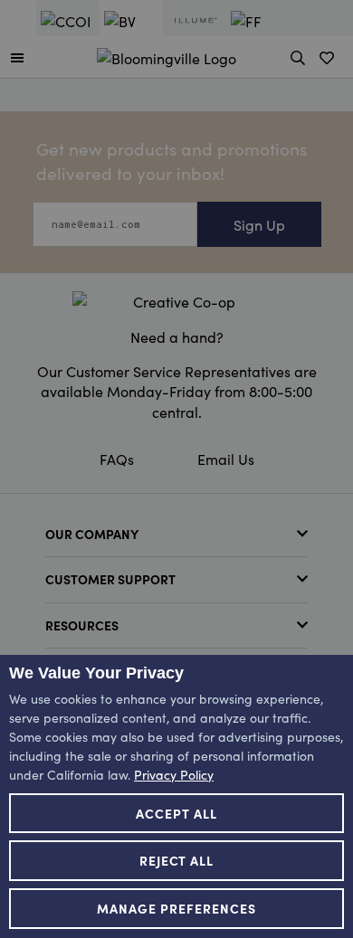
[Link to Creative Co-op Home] (176, 301)
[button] (17, 57)
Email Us (225, 459)
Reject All (177, 860)
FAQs (117, 459)
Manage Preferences (176, 908)
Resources (82, 625)
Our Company (91, 534)
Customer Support (110, 579)
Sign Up (259, 224)
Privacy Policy (174, 774)
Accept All (176, 813)
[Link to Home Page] (166, 55)
